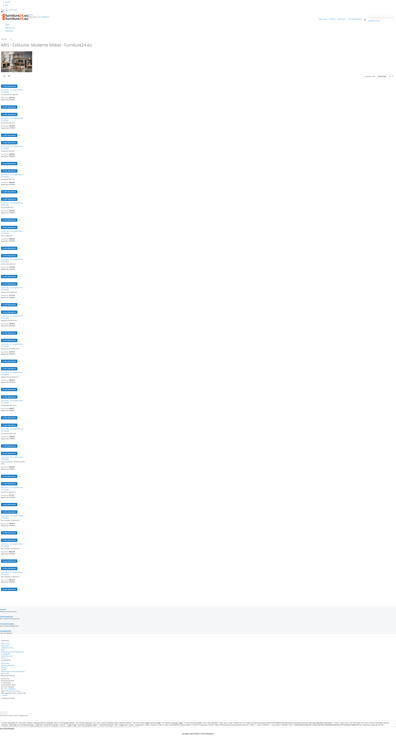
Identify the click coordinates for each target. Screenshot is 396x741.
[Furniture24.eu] (15, 17)
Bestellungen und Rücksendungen (13, 671)
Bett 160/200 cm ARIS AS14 (10, 549)
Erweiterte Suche (7, 656)
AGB (2, 650)
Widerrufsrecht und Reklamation (12, 652)
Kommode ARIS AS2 (8, 123)
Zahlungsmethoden (8, 665)
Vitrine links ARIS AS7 (8, 264)
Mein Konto (5, 673)
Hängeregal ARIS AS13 (8, 405)
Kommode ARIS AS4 (8, 179)
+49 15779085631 (44, 17)
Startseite (4, 39)
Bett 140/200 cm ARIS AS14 (10, 520)
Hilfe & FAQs (5, 663)
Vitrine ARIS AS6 (6, 236)
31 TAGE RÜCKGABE (7, 624)
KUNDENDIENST (5, 631)
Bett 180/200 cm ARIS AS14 (10, 577)
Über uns (4, 658)
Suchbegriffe (5, 654)
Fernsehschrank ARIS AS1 (10, 94)
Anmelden (332, 19)
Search (30, 15)
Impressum (5, 646)
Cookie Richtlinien (7, 648)
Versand (4, 667)
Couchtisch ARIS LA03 (8, 433)
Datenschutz (5, 644)
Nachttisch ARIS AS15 (8, 492)
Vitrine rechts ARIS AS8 (9, 292)
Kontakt (3, 669)
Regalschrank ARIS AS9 (9, 320)
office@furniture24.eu (13, 691)
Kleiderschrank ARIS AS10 (10, 349)
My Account (323, 19)
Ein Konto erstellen (355, 19)
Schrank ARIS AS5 (7, 207)
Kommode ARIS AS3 (8, 151)
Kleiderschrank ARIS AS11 (10, 377)
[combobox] (381, 17)
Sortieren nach (370, 76)
